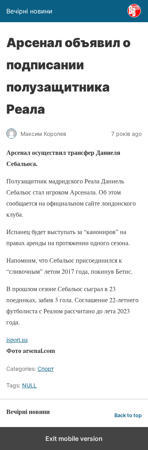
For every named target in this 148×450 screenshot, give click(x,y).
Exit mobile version (74, 438)
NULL (29, 385)
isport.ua (17, 339)
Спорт (45, 368)
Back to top (128, 415)
